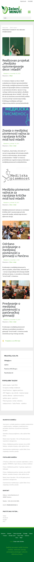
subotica (23, 403)
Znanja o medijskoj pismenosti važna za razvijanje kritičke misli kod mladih (15, 135)
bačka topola (7, 385)
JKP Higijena (7, 393)
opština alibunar (7, 395)
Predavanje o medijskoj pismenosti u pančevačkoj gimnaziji (11, 309)
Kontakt (30, 1)
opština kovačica (18, 395)
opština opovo (7, 398)
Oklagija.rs (7, 360)
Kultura (30, 533)
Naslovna (5, 27)
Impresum (23, 1)
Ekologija (25, 533)
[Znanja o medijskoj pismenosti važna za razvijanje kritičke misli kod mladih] (16, 116)
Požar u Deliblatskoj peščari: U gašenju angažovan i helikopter (17, 468)
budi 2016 (14, 385)
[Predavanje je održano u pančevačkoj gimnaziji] (16, 230)
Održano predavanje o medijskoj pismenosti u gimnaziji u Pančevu (15, 249)
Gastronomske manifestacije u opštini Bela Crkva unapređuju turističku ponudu (16, 450)
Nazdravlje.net (8, 373)
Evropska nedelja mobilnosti (11, 387)
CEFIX (6, 365)
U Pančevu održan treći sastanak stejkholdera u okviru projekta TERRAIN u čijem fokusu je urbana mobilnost (18, 463)
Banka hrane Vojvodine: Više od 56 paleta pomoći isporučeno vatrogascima (16, 440)
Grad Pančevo (7, 390)
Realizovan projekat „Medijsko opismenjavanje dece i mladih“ (15, 65)
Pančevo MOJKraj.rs (10, 369)
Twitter (4, 516)
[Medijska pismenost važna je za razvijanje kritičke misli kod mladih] (16, 175)
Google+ (5, 519)
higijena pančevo (18, 390)
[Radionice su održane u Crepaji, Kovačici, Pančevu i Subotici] (16, 46)
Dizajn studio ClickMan (18, 541)
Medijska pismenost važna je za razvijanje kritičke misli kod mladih (16, 194)
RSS (4, 521)
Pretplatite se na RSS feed (12, 341)
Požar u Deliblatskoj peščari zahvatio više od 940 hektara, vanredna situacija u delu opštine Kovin (16, 445)
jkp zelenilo (15, 393)
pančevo (15, 398)
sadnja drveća (7, 403)
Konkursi (27, 535)
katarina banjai (23, 393)
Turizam (5, 535)
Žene (16, 537)
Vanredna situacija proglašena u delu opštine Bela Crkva (16, 434)
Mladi (11, 76)
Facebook (5, 517)
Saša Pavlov (16, 403)
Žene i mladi (13, 27)
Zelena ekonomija (17, 533)
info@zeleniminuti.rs (12, 505)
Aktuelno (9, 533)
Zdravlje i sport (12, 535)
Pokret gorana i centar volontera (12, 401)
